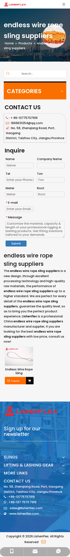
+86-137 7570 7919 (22, 502)
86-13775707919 (25, 118)
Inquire (15, 380)
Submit (16, 243)
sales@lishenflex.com (26, 508)
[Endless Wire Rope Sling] (19, 356)
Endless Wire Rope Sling (19, 371)
